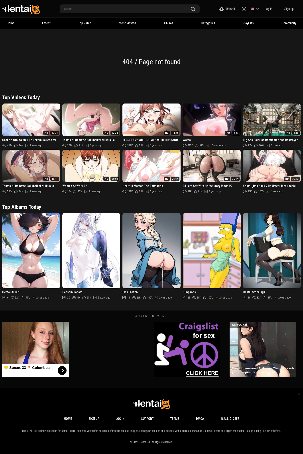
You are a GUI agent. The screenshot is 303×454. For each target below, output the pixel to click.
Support (147, 418)
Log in (268, 9)
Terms (174, 418)
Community (288, 23)
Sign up (289, 9)
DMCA (200, 418)
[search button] (193, 9)
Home (10, 23)
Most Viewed (127, 23)
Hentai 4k (145, 442)
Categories (208, 23)
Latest (46, 23)
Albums (168, 23)
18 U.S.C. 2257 (229, 418)
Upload (230, 9)
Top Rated (84, 23)
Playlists (248, 23)
